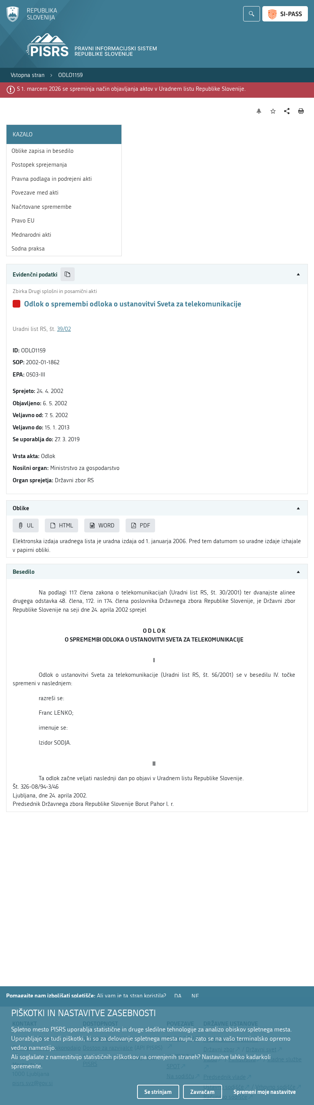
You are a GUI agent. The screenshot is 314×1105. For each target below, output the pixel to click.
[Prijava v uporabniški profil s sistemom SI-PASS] (285, 13)
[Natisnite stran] (301, 111)
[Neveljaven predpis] (16, 304)
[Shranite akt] (273, 111)
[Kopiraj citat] (68, 274)
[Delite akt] (287, 111)
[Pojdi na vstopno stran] (31, 20)
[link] (27, 75)
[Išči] (251, 13)
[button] (157, 274)
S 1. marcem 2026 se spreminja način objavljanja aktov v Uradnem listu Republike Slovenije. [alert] (131, 88)
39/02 (64, 329)
